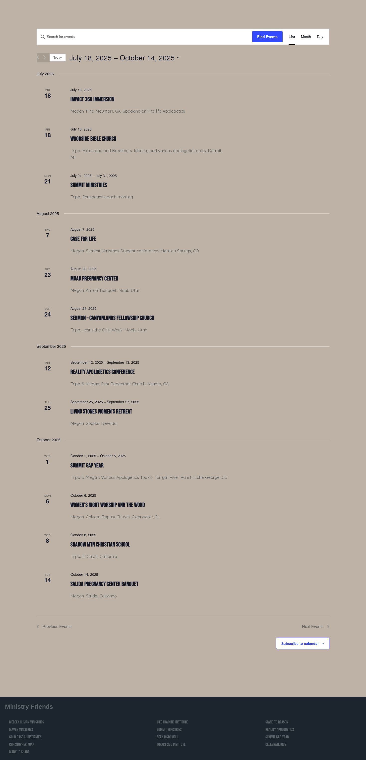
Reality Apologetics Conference (102, 372)
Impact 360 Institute (171, 744)
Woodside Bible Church (93, 138)
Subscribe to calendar (300, 643)
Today (58, 57)
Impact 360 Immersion (92, 99)
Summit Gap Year (87, 465)
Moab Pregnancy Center (94, 278)
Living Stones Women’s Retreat (101, 411)
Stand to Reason (276, 722)
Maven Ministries (21, 729)
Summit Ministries (88, 185)
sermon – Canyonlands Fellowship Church (112, 318)
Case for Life (83, 239)
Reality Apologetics (279, 729)
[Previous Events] (38, 57)
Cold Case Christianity (25, 737)
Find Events (267, 36)
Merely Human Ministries (26, 722)
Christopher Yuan (21, 744)
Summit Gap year (277, 737)
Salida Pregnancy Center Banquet (104, 584)
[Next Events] (44, 57)
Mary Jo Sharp (19, 752)
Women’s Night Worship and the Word (107, 505)
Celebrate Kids (275, 744)
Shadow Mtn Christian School (100, 544)
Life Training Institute (172, 722)
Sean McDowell (167, 737)
